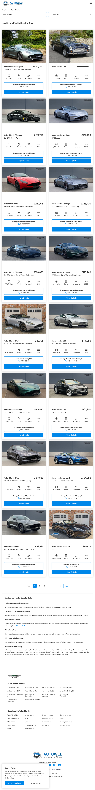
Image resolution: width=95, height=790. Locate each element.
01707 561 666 (24, 429)
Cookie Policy (36, 783)
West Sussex (11, 725)
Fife (26, 718)
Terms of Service (56, 769)
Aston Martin (14, 687)
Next (66, 586)
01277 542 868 (72, 155)
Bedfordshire (30, 729)
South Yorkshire (13, 718)
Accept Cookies (14, 783)
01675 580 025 (25, 224)
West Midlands (47, 718)
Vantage (24, 626)
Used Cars (5, 10)
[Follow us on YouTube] (50, 765)
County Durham (30, 725)
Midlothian (11, 722)
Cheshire (28, 722)
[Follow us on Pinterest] (59, 765)
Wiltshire (45, 725)
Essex (62, 718)
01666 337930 (24, 87)
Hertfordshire (47, 722)
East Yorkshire (65, 725)
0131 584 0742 (25, 155)
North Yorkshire (65, 715)
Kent (9, 729)
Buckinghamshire (66, 722)
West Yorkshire (12, 715)
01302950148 (25, 361)
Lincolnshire (29, 715)
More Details (24, 92)
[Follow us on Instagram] (54, 765)
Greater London (48, 715)
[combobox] (70, 14)
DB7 (17, 626)
